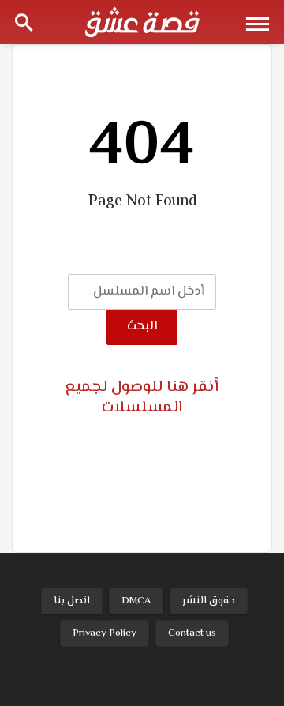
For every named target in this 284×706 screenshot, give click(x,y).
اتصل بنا (72, 601)
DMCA (136, 601)
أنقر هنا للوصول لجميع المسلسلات (142, 397)
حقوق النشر (208, 601)
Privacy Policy (104, 633)
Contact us (192, 633)
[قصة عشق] (142, 22)
